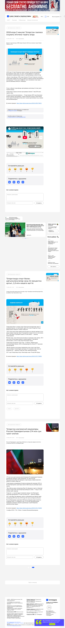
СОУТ (8, 20)
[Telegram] (18, 182)
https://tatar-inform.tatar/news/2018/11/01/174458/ (29, 508)
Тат (48, 16)
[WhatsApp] (23, 182)
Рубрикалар (22, 20)
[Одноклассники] (14, 182)
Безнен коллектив (32, 20)
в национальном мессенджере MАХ (17, 117)
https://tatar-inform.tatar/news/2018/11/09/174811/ (29, 103)
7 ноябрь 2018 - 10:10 (10, 287)
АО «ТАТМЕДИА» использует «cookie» (15, 622)
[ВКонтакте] (9, 182)
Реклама (14, 20)
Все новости (53, 266)
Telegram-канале (12, 110)
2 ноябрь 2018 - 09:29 (10, 437)
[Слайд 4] (26, 238)
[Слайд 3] (25, 238)
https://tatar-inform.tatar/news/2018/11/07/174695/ (29, 356)
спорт (9, 408)
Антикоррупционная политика (14, 622)
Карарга (52, 624)
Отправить (39, 203)
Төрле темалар (32, 582)
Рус (42, 16)
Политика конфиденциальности (14, 625)
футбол (17, 408)
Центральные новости (14, 28)
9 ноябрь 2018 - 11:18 (10, 38)
